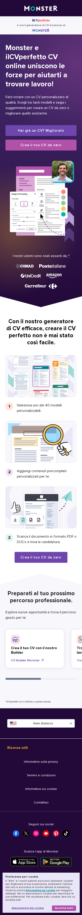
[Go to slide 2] (59, 679)
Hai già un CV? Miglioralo (41, 130)
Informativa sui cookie (40, 890)
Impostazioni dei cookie (28, 908)
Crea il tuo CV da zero (41, 145)
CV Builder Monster (25, 660)
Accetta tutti (64, 908)
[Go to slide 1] (23, 679)
